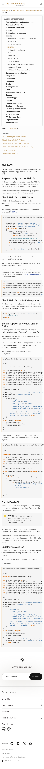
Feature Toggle (11, 98)
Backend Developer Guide (27, 10)
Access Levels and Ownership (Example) (20, 64)
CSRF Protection (13, 53)
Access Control (12, 58)
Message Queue (12, 87)
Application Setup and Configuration (19, 22)
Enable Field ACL (8, 150)
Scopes (9, 95)
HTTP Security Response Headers (18, 70)
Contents (5, 134)
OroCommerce (10, 692)
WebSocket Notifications (15, 92)
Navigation (10, 81)
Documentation (6, 10)
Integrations (10, 76)
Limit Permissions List (10, 153)
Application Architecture (15, 25)
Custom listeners (13, 61)
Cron (8, 89)
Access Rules (11, 56)
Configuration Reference (15, 106)
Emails (8, 84)
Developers (15, 10)
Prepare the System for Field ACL (14, 137)
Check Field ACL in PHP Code (13, 140)
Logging (9, 100)
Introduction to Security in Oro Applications (21, 38)
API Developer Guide (13, 117)
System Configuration (14, 103)
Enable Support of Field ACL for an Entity (17, 147)
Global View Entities (14, 67)
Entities (9, 30)
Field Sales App (11, 122)
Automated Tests (12, 114)
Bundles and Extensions (15, 27)
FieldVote (13, 212)
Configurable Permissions (16, 50)
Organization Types (13, 120)
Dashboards (10, 78)
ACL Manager (11, 41)
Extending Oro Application (16, 109)
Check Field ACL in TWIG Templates (16, 143)
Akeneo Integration (13, 111)
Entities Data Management (16, 33)
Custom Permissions (14, 44)
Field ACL (10, 47)
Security (38, 10)
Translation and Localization (16, 73)
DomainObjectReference (31, 274)
